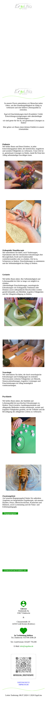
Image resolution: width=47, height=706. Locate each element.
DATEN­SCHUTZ (23, 682)
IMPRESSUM (23, 685)
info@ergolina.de (26, 646)
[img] (23, 6)
